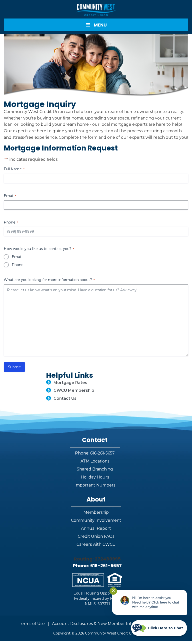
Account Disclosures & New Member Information (101, 623)
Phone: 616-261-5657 (95, 453)
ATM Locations (94, 461)
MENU (100, 25)
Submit (14, 367)
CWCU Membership (74, 390)
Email (17, 256)
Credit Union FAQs (96, 536)
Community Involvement (96, 520)
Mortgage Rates (70, 382)
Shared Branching (95, 469)
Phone (18, 264)
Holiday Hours (95, 477)
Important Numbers (94, 485)
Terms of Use (32, 623)
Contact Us (65, 398)
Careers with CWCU (96, 544)
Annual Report (96, 528)
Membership (96, 512)
